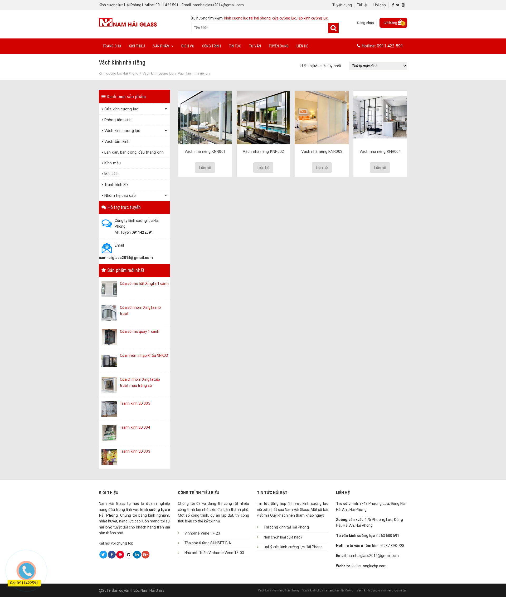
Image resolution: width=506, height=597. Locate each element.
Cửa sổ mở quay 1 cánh (139, 331)
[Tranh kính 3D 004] (109, 432)
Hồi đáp (379, 5)
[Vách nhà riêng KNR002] (263, 117)
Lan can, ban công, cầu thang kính (134, 152)
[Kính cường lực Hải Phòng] (128, 22)
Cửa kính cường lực (121, 109)
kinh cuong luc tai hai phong (247, 18)
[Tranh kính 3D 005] (109, 409)
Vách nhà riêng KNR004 (380, 151)
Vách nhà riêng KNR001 (205, 151)
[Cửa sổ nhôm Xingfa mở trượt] (109, 313)
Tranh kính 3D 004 (135, 427)
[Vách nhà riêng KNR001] (205, 117)
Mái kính (111, 174)
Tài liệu (362, 5)
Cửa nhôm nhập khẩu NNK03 (144, 355)
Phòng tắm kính (118, 120)
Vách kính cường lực (122, 130)
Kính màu (112, 163)
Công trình (211, 46)
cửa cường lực (284, 18)
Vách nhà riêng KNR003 (321, 151)
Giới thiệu (137, 46)
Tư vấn (255, 46)
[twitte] (398, 5)
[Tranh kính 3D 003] (109, 456)
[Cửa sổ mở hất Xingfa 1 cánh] (109, 289)
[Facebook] (393, 5)
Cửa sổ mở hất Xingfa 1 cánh (144, 283)
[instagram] (403, 5)
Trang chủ (112, 46)
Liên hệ (302, 46)
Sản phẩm (161, 46)
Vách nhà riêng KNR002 (263, 151)
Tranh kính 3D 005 (135, 403)
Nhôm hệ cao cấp (120, 195)
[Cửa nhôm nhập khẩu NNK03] (109, 361)
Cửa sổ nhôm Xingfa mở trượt (140, 310)
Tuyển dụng (342, 5)
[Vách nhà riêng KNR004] (380, 117)
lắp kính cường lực (313, 18)
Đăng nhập (365, 23)
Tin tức (235, 46)
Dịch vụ (187, 46)
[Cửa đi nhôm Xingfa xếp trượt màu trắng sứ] (109, 385)
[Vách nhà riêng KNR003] (322, 117)
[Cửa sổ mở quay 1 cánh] (109, 337)
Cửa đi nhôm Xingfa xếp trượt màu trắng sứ (140, 382)
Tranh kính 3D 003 (135, 451)
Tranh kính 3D (116, 184)
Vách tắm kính (116, 141)
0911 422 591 (390, 45)
